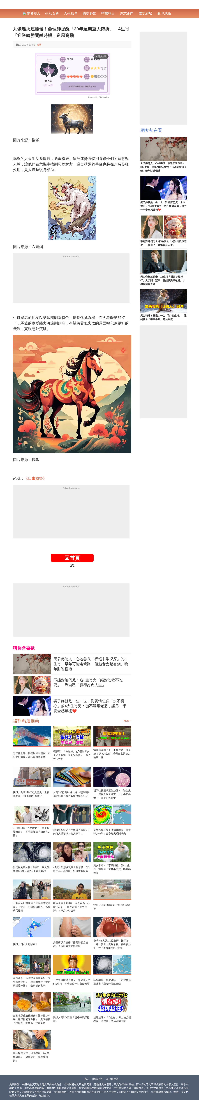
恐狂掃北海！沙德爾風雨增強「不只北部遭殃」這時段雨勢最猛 (31, 755)
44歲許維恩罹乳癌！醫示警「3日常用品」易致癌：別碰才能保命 (71, 869)
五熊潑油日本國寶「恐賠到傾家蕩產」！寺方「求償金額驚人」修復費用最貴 (31, 907)
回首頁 (72, 558)
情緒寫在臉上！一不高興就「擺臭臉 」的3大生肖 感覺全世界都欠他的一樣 (112, 754)
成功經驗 (145, 13)
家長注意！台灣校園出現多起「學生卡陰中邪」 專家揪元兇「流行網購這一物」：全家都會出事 (31, 982)
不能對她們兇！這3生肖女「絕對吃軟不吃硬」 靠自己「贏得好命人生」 (88, 682)
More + (127, 720)
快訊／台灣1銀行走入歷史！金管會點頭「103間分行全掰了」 (31, 794)
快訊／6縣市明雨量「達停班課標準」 (111, 907)
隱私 (86, 1079)
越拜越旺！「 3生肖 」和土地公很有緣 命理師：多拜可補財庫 (112, 1019)
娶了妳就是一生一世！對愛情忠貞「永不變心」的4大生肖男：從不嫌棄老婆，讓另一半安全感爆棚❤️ (89, 706)
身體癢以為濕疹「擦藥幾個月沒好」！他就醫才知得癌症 (70, 944)
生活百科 (52, 13)
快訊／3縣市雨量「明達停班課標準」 (71, 1019)
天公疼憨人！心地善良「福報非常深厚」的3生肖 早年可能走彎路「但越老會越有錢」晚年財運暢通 (90, 664)
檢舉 (39, 44)
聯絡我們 (97, 1079)
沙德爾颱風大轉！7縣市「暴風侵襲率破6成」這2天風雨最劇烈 (31, 869)
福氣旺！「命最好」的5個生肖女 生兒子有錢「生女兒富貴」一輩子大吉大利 (72, 755)
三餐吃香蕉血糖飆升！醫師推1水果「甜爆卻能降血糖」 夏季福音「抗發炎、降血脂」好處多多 (31, 1019)
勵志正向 (127, 13)
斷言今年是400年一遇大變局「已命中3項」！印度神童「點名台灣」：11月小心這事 (71, 907)
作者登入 (33, 13)
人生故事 (71, 13)
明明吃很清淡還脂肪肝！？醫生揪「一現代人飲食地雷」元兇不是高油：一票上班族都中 (112, 794)
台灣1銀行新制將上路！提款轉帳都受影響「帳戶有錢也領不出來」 (71, 794)
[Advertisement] (71, 281)
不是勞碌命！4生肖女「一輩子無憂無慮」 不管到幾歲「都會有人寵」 (31, 832)
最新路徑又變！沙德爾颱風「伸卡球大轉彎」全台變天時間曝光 (112, 832)
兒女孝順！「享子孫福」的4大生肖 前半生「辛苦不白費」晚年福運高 (112, 869)
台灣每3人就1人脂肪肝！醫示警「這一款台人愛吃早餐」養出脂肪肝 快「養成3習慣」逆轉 (112, 944)
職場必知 (89, 13)
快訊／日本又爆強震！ (25, 944)
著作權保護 (112, 1079)
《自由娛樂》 (35, 478)
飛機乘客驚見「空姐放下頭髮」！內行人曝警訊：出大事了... (71, 832)
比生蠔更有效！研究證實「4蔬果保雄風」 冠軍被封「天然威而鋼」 (31, 1057)
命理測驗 (164, 13)
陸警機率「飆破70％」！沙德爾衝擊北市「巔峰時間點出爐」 (112, 982)
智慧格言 (108, 13)
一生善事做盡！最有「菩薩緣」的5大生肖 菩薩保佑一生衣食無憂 (71, 982)
